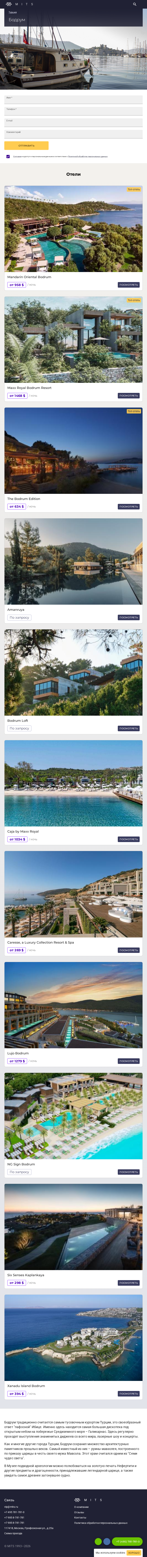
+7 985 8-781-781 (14, 1517)
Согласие (17, 156)
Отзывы (79, 1512)
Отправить (26, 145)
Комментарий (13, 132)
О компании (81, 1507)
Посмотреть (129, 284)
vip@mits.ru (11, 1506)
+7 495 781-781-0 (14, 1512)
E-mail (9, 120)
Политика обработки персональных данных (100, 1523)
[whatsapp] (98, 1541)
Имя (9, 97)
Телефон (11, 109)
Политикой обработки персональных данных (88, 156)
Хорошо (133, 1553)
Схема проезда (13, 1533)
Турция (13, 12)
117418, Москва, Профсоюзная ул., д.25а (28, 1528)
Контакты (80, 1517)
